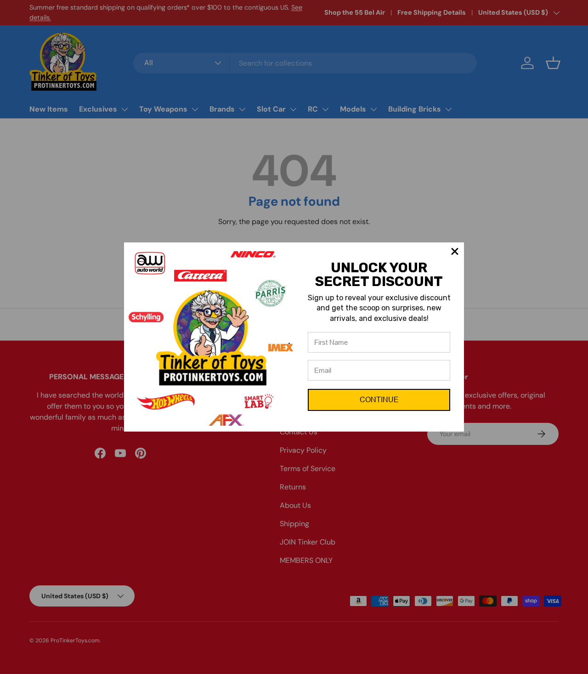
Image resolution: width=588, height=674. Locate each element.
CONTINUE (379, 400)
